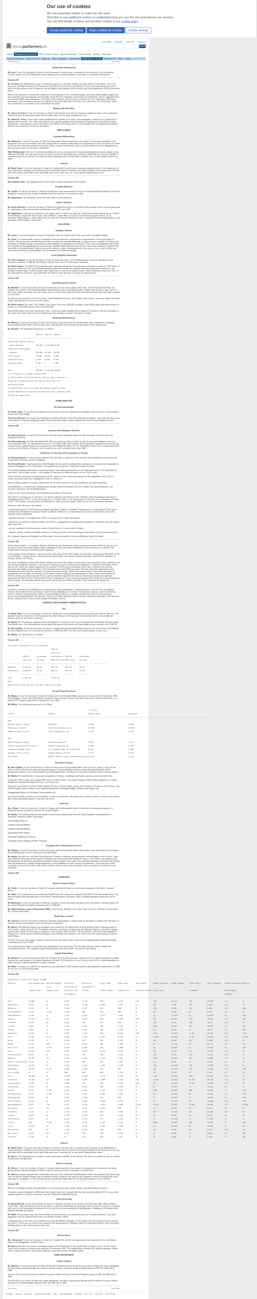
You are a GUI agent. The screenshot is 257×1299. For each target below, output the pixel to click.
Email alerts (119, 42)
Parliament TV (110, 59)
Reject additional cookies (105, 30)
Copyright (77, 1294)
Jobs (55, 1294)
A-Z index (9, 1294)
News (120, 59)
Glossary (18, 1294)
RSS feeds (130, 42)
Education (106, 54)
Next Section (12, 1288)
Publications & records (92, 59)
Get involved (85, 54)
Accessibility (106, 42)
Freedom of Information (42, 1294)
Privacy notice (88, 1294)
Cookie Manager (110, 1294)
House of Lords (32, 59)
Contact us (142, 42)
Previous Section (14, 61)
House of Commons (15, 59)
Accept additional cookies (66, 30)
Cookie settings (138, 30)
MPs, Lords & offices (48, 54)
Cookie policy (99, 1294)
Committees (74, 59)
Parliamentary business (26, 54)
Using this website (65, 1294)
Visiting (96, 54)
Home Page (115, 61)
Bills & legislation (59, 59)
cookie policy (129, 21)
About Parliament (69, 54)
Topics (128, 59)
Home (10, 54)
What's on (46, 59)
